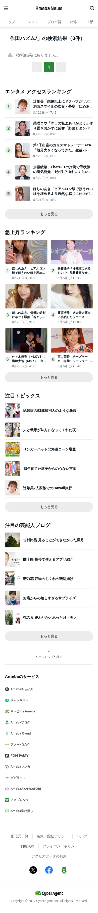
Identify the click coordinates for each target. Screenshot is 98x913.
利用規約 (27, 846)
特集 (73, 21)
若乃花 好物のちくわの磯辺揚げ (48, 578)
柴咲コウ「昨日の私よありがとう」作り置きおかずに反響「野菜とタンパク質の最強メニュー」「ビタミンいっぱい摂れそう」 (63, 130)
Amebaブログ (20, 722)
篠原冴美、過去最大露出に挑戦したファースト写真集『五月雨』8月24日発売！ (75, 318)
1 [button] (49, 67)
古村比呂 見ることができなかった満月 (53, 539)
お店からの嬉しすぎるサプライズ (49, 598)
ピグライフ (18, 777)
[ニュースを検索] (92, 8)
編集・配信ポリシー (52, 836)
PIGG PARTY (19, 755)
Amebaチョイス (22, 689)
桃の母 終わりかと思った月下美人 (50, 617)
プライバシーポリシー (60, 846)
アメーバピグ (20, 744)
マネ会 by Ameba (23, 711)
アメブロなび (20, 800)
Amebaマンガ (20, 766)
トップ (10, 21)
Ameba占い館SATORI (26, 789)
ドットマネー (20, 700)
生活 (89, 21)
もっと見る (49, 213)
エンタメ (31, 21)
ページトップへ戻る (49, 657)
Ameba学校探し (22, 811)
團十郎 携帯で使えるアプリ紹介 (48, 559)
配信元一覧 (19, 836)
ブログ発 (54, 21)
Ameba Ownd (21, 733)
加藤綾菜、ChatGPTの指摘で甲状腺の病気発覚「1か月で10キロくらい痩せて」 (62, 171)
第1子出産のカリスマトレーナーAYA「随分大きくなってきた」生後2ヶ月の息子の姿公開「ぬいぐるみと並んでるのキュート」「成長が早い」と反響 (63, 152)
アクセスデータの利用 (49, 856)
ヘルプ (82, 836)
